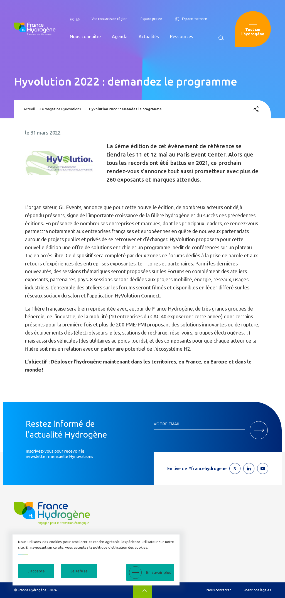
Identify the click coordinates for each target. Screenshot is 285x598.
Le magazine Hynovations (60, 109)
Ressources (181, 36)
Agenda (119, 36)
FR (72, 19)
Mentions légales (257, 590)
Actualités (149, 36)
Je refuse (79, 571)
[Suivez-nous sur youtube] (262, 468)
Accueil (29, 109)
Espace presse (151, 19)
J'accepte (36, 571)
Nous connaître (85, 36)
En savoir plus (158, 572)
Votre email (167, 423)
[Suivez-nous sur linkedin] (248, 468)
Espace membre (194, 19)
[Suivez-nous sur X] (234, 468)
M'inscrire (259, 430)
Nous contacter (219, 590)
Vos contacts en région (109, 19)
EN (78, 19)
